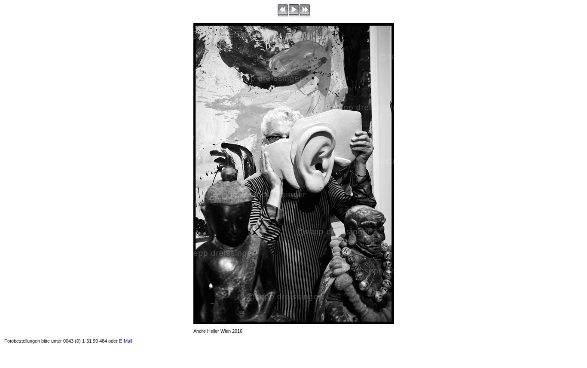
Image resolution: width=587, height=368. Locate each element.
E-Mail (125, 340)
